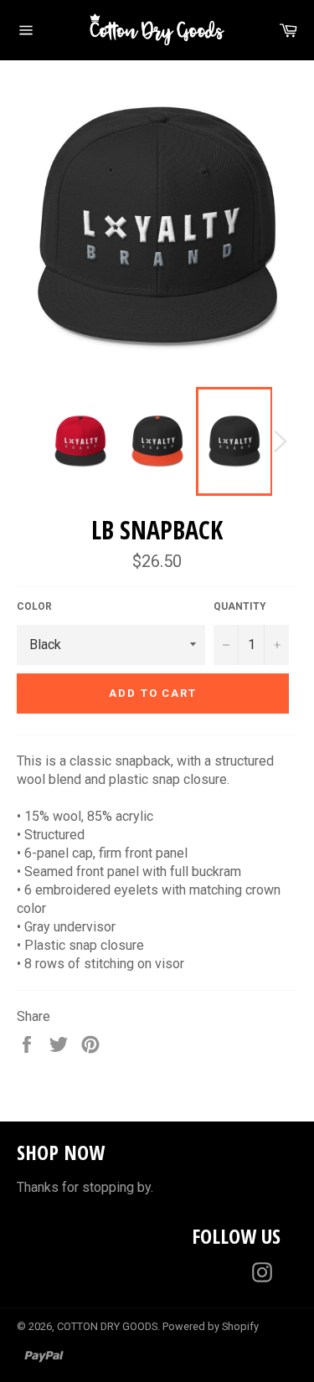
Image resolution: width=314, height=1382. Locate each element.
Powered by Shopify (210, 1326)
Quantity (240, 606)
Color (34, 606)
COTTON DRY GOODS (107, 1326)
